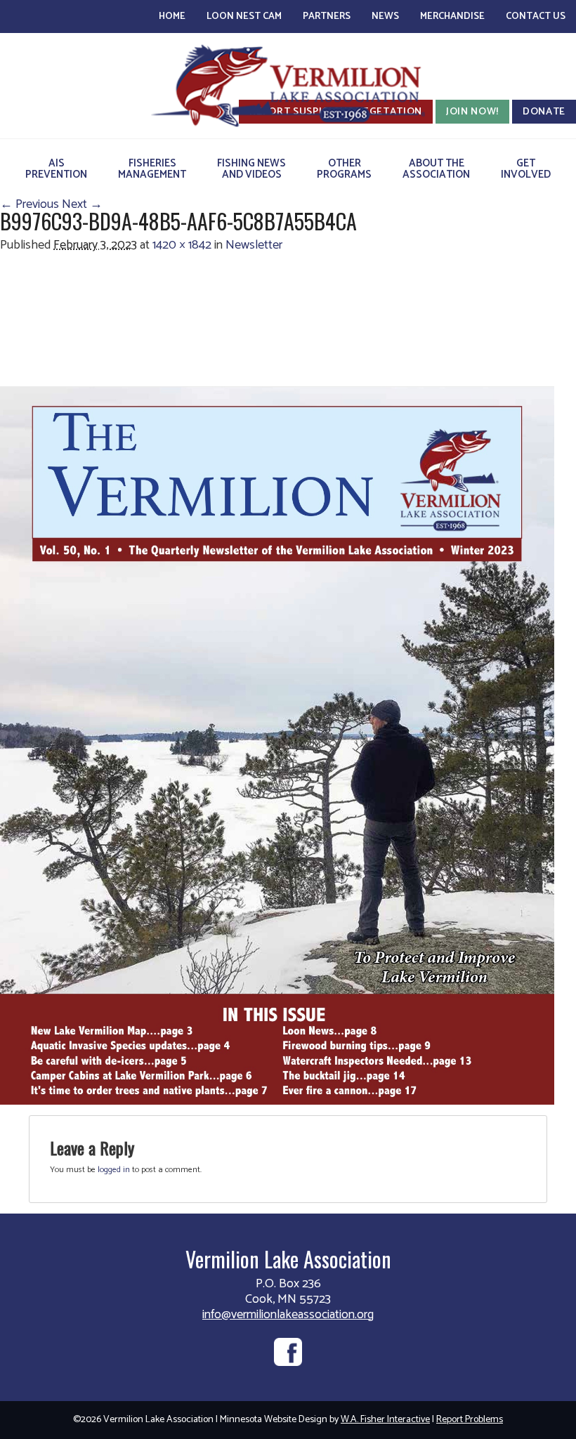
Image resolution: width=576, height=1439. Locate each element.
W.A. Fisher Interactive (385, 1420)
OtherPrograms (344, 169)
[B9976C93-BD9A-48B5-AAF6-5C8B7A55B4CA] (277, 745)
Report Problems (469, 1420)
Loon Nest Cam (244, 16)
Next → (82, 204)
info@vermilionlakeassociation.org (288, 1314)
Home (172, 16)
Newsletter (253, 245)
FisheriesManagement (152, 169)
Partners (327, 16)
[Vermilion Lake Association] (288, 85)
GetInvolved (526, 169)
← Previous (29, 204)
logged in (114, 1169)
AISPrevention (56, 169)
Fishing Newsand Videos (251, 169)
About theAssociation (436, 169)
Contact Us (535, 16)
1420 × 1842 (181, 245)
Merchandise (452, 16)
